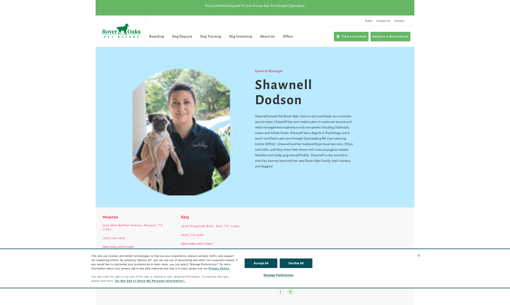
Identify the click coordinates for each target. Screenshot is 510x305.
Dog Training (210, 36)
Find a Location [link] (354, 37)
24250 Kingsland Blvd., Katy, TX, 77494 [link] (210, 226)
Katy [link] (185, 217)
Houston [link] (110, 217)
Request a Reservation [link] (390, 37)
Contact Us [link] (383, 20)
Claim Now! (296, 6)
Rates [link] (369, 20)
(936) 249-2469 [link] (114, 238)
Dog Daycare (182, 36)
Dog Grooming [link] (240, 36)
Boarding (156, 36)
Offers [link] (288, 36)
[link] (121, 31)
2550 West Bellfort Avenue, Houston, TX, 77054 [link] (133, 227)
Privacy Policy (219, 268)
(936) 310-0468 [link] (192, 234)
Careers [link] (399, 20)
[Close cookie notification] (418, 255)
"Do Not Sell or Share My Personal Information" (149, 280)
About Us (267, 36)
